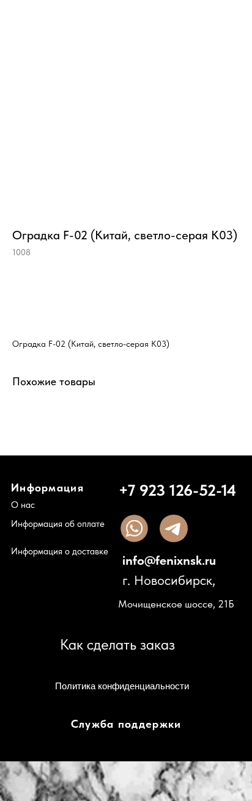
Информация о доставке (59, 551)
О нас (23, 504)
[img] (134, 528)
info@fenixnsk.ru (169, 560)
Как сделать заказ (117, 644)
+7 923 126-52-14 (177, 490)
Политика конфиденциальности (122, 686)
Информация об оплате (58, 523)
